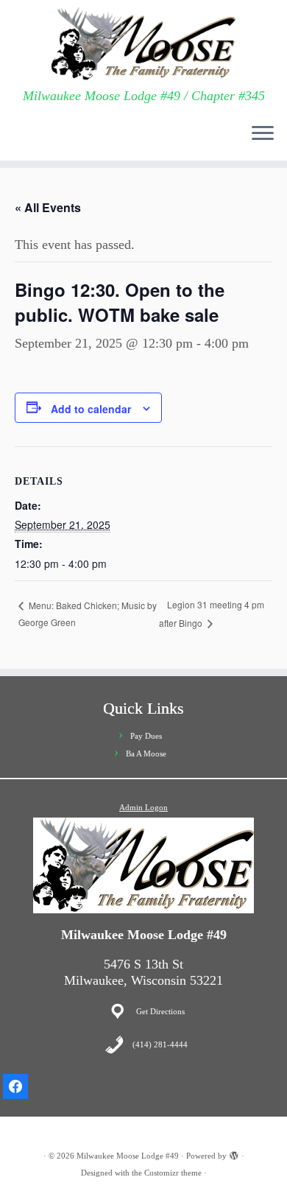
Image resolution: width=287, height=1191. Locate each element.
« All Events (48, 207)
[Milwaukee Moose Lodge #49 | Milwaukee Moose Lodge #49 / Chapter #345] (143, 44)
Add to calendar (91, 408)
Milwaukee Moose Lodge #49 (128, 1155)
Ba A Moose (146, 753)
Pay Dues (146, 735)
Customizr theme (173, 1172)
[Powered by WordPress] (234, 1153)
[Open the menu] (263, 134)
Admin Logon (143, 807)
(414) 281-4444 (160, 1044)
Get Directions (160, 1011)
